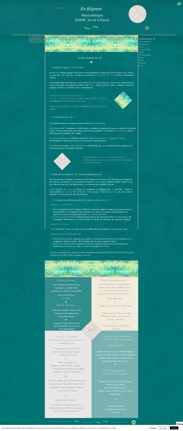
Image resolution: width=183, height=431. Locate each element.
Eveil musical (143, 44)
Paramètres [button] (153, 428)
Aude (141, 60)
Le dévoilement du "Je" (146, 39)
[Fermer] (181, 427)
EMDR (141, 52)
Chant (141, 47)
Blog (140, 66)
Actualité (142, 63)
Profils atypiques (145, 55)
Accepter (174, 428)
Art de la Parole (144, 50)
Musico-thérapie (144, 42)
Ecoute (141, 58)
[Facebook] (147, 28)
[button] (179, 4)
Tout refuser (163, 428)
